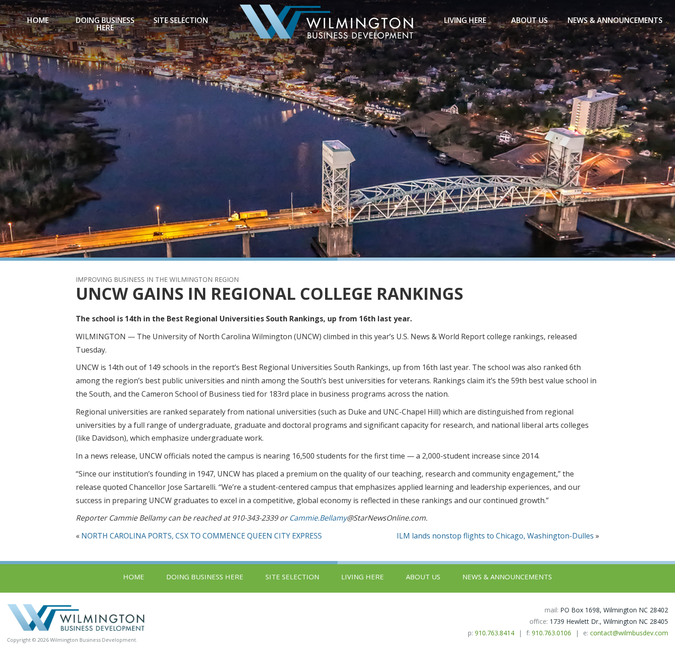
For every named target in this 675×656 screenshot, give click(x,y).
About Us (529, 20)
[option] (337, 129)
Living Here (465, 20)
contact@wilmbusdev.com (629, 632)
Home (38, 20)
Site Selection (180, 20)
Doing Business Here (105, 24)
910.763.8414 (494, 632)
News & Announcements (615, 20)
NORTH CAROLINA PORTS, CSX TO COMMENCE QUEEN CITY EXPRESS (201, 536)
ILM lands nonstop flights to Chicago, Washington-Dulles (495, 536)
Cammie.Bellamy (318, 518)
